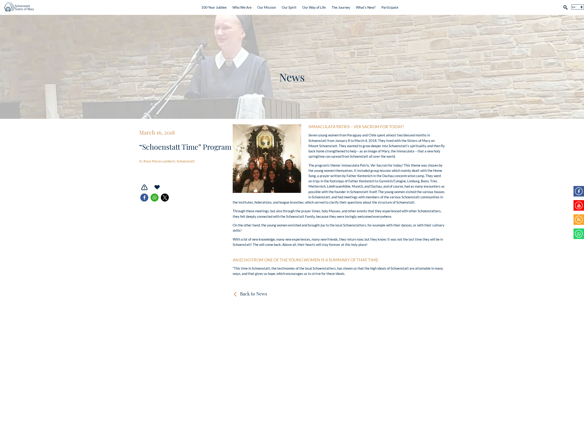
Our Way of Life (314, 7)
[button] (144, 198)
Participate (389, 7)
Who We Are (242, 7)
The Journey (341, 7)
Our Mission (266, 7)
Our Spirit (289, 7)
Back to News (253, 293)
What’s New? (365, 7)
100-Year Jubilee (214, 7)
